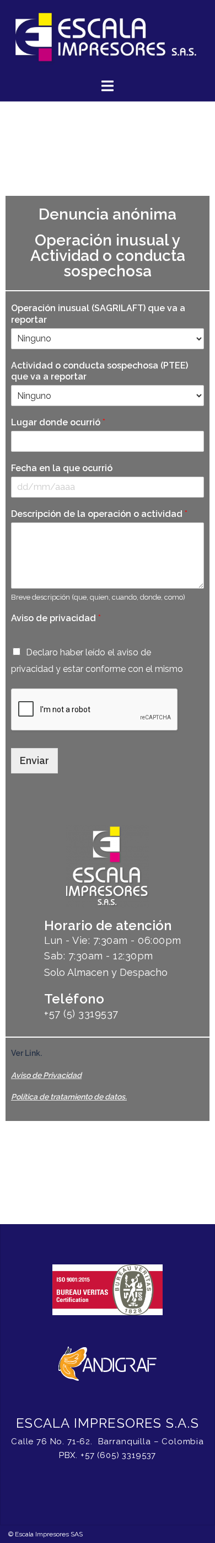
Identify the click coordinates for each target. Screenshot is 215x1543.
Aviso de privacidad (56, 618)
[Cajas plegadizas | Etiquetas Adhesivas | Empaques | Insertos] (107, 38)
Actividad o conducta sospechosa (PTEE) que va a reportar (99, 371)
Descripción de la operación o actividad (99, 514)
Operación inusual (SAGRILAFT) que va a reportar (98, 314)
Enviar (34, 760)
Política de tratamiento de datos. (69, 1096)
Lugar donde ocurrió (58, 422)
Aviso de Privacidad (46, 1075)
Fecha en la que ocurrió (61, 468)
